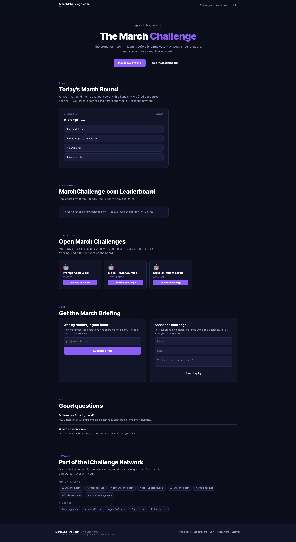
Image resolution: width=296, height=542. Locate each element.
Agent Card (223, 531)
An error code (74, 157)
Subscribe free (102, 350)
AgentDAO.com (116, 509)
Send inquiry (193, 373)
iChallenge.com (69, 509)
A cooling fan (74, 147)
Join (234, 5)
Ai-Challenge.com (179, 487)
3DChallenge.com (70, 487)
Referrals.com (158, 509)
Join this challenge (80, 282)
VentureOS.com (93, 509)
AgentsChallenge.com (151, 487)
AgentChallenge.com (122, 487)
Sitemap (236, 531)
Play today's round (129, 63)
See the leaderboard (165, 63)
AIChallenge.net (95, 487)
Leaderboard (222, 5)
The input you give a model (82, 138)
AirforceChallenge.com (99, 495)
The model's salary (77, 128)
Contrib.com (137, 509)
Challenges (205, 5)
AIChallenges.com (71, 495)
